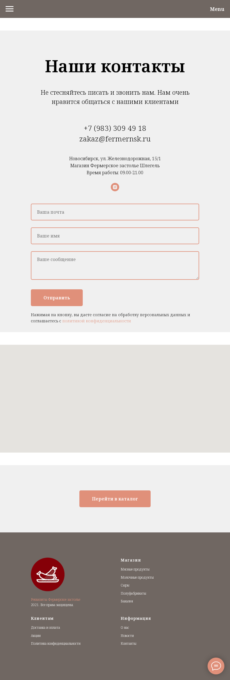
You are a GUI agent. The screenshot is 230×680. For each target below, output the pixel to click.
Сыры (125, 585)
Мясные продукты (135, 569)
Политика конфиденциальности (56, 643)
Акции (36, 635)
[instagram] (115, 187)
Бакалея (127, 601)
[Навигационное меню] (9, 9)
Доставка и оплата (45, 627)
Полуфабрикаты (133, 593)
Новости (127, 635)
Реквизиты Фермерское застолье (55, 599)
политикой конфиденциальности (96, 320)
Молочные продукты (137, 577)
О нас (125, 627)
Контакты (128, 643)
